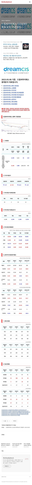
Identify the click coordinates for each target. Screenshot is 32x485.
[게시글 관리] (9, 421)
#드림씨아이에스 (5, 409)
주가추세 (9, 90)
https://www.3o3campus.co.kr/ (11, 42)
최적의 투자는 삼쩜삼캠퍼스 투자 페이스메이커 (10, 44)
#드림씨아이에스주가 (22, 409)
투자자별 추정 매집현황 (13, 92)
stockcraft (4, 479)
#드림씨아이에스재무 (14, 413)
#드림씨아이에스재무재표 (23, 413)
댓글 (2, 451)
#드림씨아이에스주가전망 (6, 410)
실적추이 (9, 99)
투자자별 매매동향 (12, 97)
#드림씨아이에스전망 (16, 410)
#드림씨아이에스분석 (24, 414)
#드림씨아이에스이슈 (6, 415)
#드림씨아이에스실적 (26, 412)
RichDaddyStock (7, 2)
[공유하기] (7, 421)
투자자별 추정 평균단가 (13, 95)
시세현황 (9, 88)
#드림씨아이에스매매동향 (17, 412)
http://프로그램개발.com (9, 53)
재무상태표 (10, 101)
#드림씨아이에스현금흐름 (15, 414)
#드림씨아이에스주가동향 (15, 415)
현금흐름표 (10, 104)
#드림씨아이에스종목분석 (13, 409)
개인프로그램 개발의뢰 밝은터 (12, 56)
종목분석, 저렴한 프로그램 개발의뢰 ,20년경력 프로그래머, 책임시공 (15, 58)
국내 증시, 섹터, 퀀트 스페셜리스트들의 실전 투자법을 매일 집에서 (11, 47)
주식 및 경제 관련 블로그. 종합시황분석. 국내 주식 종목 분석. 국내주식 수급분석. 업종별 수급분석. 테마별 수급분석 (13, 461)
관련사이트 (4, 476)
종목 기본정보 (11, 86)
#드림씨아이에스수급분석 (6, 412)
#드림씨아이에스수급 (24, 410)
